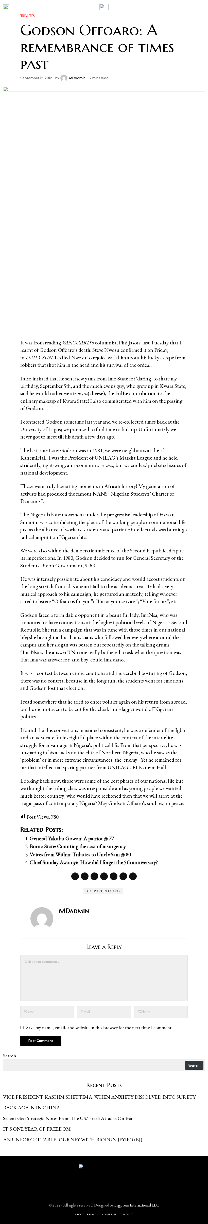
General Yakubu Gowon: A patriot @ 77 (72, 838)
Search (9, 1055)
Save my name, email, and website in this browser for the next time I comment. (99, 1027)
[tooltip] (75, 876)
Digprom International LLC (136, 1205)
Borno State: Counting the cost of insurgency (78, 846)
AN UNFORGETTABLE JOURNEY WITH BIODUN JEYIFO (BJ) (72, 1139)
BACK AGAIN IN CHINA (31, 1107)
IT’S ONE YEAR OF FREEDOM (37, 1129)
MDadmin (77, 78)
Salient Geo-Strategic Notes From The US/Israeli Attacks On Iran (68, 1118)
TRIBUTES (27, 16)
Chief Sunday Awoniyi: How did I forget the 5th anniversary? (94, 862)
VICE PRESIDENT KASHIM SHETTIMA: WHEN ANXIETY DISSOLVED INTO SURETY (99, 1097)
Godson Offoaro (103, 891)
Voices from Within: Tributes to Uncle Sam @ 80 (80, 854)
